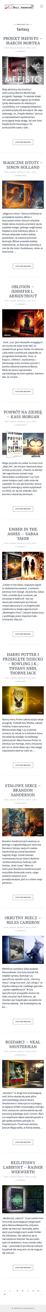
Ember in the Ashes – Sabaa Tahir (23, 534)
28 (17, 1291)
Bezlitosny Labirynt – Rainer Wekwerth (23, 1167)
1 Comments (20, 51)
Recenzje (21, 48)
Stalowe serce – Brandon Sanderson (23, 790)
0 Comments (20, 547)
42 (4, 1294)
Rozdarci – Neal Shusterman (23, 1044)
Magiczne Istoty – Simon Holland (23, 165)
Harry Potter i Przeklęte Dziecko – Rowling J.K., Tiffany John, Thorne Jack (23, 663)
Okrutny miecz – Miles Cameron (23, 920)
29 (22, 1291)
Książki (13, 48)
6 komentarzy (20, 1055)
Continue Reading (23, 142)
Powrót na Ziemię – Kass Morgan (23, 414)
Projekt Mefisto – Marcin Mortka (23, 40)
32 (38, 1291)
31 (33, 1291)
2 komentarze (20, 803)
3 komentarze (20, 175)
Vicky (6, 48)
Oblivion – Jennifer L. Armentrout (23, 291)
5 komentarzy (20, 681)
